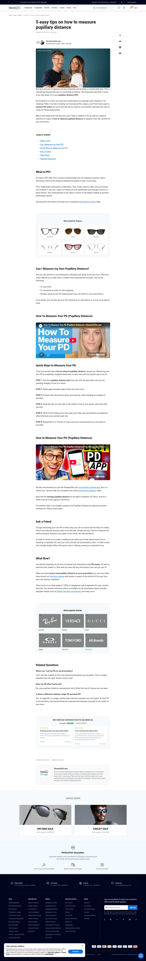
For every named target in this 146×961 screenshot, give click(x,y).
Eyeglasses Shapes (51, 902)
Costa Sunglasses (33, 925)
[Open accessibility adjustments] (121, 2)
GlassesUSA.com (54, 41)
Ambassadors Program (52, 925)
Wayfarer (96, 237)
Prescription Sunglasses (16, 918)
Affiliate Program (50, 922)
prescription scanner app (89, 487)
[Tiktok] (136, 920)
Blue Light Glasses (14, 922)
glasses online (89, 202)
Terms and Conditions (53, 952)
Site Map (86, 918)
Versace (64, 630)
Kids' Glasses (13, 909)
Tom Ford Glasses (33, 912)
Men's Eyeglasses (14, 902)
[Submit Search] (94, 8)
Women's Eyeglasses (15, 906)
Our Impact (87, 906)
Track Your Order (70, 906)
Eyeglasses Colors (51, 906)
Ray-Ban (41, 630)
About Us (87, 902)
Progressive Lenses (15, 915)
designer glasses (57, 576)
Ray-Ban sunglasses (72, 591)
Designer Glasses (33, 928)
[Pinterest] (123, 920)
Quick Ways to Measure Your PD (54, 148)
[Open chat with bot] (141, 956)
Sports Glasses (13, 925)
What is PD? (45, 141)
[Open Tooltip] (62, 41)
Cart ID (99, 954)
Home (10, 15)
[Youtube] (130, 920)
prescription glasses (87, 490)
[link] (15, 7)
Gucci (87, 630)
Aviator (73, 237)
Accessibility (69, 925)
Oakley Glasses (33, 906)
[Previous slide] (8, 2)
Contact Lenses (13, 931)
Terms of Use (125, 912)
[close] (82, 946)
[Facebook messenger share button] (120, 47)
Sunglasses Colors (51, 912)
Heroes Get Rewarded (52, 931)
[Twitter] (117, 920)
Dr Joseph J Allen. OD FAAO (62, 43)
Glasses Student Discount (53, 928)
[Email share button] (120, 53)
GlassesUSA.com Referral (53, 934)
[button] (94, 946)
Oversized (50, 237)
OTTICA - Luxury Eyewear (16, 934)
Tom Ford (65, 649)
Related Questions (48, 159)
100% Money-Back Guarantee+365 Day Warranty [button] (33, 2)
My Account (69, 902)
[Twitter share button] (120, 41)
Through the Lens (89, 909)
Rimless (49, 252)
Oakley (60, 591)
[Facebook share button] (120, 35)
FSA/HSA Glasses (50, 915)
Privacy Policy (133, 912)
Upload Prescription (71, 918)
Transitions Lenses (15, 912)
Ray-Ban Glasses (33, 902)
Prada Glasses (32, 922)
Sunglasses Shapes (51, 909)
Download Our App (51, 918)
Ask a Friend (45, 151)
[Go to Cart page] (124, 8)
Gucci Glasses (32, 909)
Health (19, 15)
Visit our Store (69, 909)
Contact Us (68, 922)
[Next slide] (58, 2)
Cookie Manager (49, 954)
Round (96, 252)
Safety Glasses (13, 928)
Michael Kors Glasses (34, 915)
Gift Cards (48, 937)
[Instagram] (110, 920)
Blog (15, 15)
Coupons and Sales (14, 937)
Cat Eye (73, 252)
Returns (67, 912)
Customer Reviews (90, 915)
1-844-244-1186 (95, 2)
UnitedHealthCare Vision (72, 928)
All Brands (88, 649)
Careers (86, 912)
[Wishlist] (119, 8)
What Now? (45, 155)
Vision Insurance (70, 931)
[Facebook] (104, 920)
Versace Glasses (33, 918)
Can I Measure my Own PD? (52, 144)
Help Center (68, 915)
